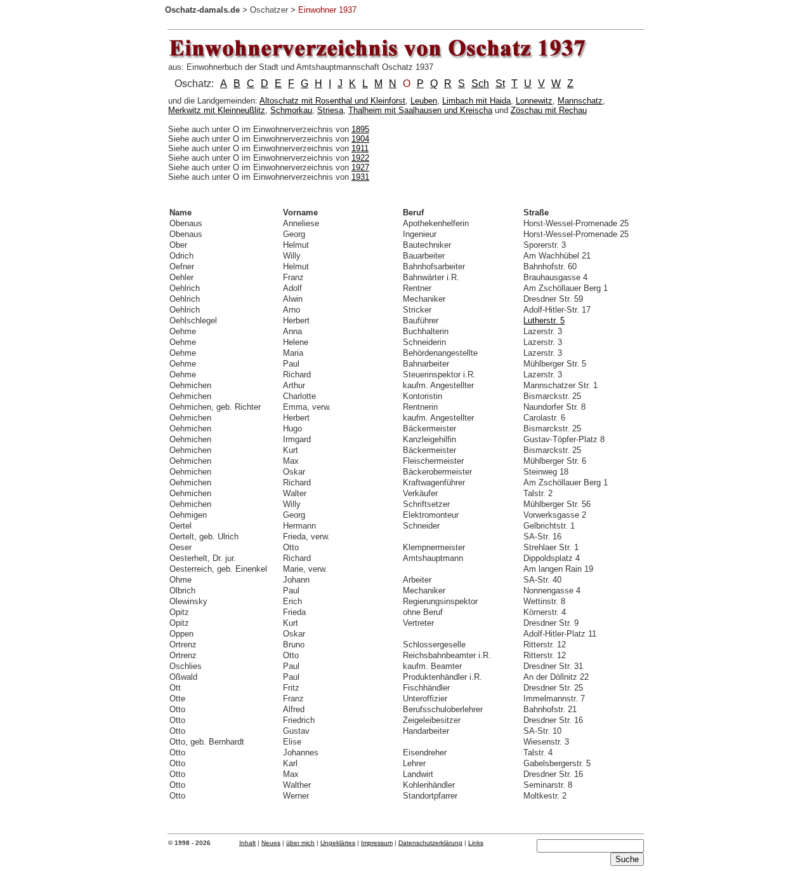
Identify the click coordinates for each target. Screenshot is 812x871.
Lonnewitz (534, 100)
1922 (360, 158)
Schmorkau (291, 110)
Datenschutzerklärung (430, 842)
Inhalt (247, 842)
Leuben (423, 100)
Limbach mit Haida (476, 100)
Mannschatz (580, 100)
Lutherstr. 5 (544, 320)
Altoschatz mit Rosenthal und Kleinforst (332, 100)
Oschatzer (269, 10)
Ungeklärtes (337, 842)
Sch (480, 83)
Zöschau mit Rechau (549, 110)
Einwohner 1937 (327, 10)
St (500, 83)
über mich (300, 842)
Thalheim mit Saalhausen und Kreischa (420, 110)
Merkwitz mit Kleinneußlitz (216, 110)
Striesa (330, 110)
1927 (360, 167)
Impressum (377, 842)
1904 (360, 139)
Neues (270, 842)
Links (475, 842)
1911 (360, 148)
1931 (360, 177)
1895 (360, 129)
